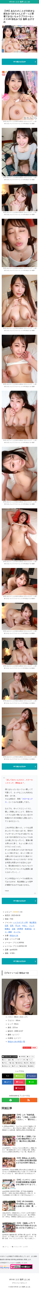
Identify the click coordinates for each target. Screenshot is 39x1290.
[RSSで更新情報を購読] (28, 1100)
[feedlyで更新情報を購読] (10, 1100)
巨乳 (12, 926)
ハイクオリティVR (20, 922)
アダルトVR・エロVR (10, 1056)
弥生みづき (14, 935)
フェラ (31, 926)
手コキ (17, 926)
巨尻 (6, 926)
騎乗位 (7, 929)
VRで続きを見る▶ (19, 62)
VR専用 (20, 929)
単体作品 (28, 929)
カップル (17, 932)
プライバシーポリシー (19, 1283)
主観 (13, 929)
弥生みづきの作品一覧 (16, 1042)
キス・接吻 (7, 1060)
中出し (24, 926)
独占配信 (32, 922)
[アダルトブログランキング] (21, 1268)
